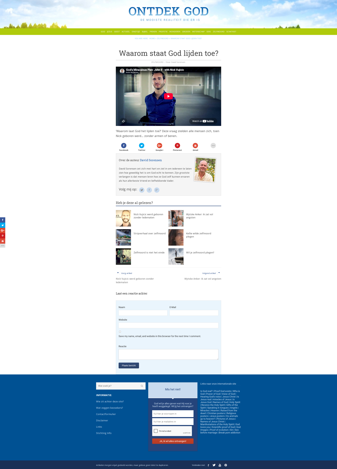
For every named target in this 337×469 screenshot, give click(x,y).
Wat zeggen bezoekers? (109, 407)
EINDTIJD (136, 31)
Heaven (215, 410)
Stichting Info (103, 433)
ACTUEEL (126, 31)
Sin (231, 429)
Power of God (213, 393)
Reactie (123, 346)
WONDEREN (174, 31)
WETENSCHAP (198, 31)
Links (99, 426)
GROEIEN (186, 31)
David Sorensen (178, 62)
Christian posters (216, 413)
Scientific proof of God (223, 427)
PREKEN (153, 31)
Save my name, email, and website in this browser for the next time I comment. (160, 336)
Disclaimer (102, 420)
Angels (233, 407)
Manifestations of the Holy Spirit (217, 424)
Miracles (204, 410)
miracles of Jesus (222, 399)
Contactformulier (106, 414)
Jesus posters (217, 416)
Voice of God (228, 393)
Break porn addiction (229, 432)
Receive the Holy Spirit (213, 405)
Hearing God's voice (210, 396)
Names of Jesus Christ (212, 421)
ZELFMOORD (218, 31)
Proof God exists (222, 391)
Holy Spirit (235, 402)
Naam (122, 307)
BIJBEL (145, 31)
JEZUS (109, 31)
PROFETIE (163, 31)
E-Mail (173, 307)
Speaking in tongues (218, 407)
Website (123, 319)
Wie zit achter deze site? (110, 401)
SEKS (209, 31)
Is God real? (206, 391)
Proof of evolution (219, 429)
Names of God (220, 402)
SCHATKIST (231, 31)
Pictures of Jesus (226, 418)
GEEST (117, 31)
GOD (103, 31)
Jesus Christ (229, 396)
